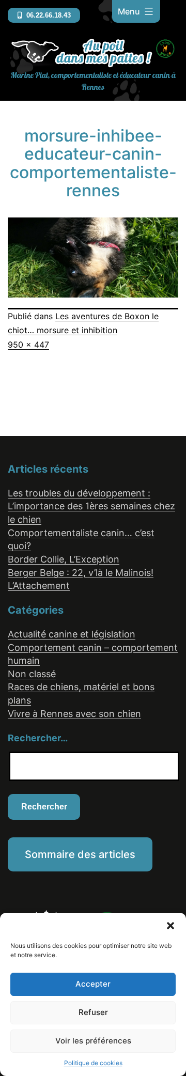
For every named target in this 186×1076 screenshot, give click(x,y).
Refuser (93, 1012)
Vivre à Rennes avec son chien (74, 713)
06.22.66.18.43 (47, 15)
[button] (170, 926)
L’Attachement (39, 585)
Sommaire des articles (80, 854)
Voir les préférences (93, 1041)
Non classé (32, 673)
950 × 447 (28, 344)
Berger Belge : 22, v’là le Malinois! (80, 572)
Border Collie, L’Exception (63, 559)
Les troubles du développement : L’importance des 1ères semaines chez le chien (91, 506)
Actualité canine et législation (71, 634)
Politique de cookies (93, 1063)
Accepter (93, 984)
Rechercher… (38, 737)
